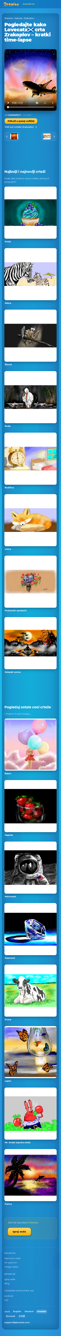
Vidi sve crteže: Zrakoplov (19, 127)
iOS (6, 1300)
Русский (10, 1316)
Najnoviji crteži (12, 1258)
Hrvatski (41, 1311)
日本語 (22, 1316)
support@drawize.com (17, 1322)
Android (8, 1296)
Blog (6, 1283)
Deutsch (29, 1311)
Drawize (8, 18)
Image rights (11, 1266)
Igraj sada (19, 1231)
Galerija (18, 18)
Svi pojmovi (10, 1262)
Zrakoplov (29, 18)
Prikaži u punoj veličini (21, 121)
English (17, 1311)
